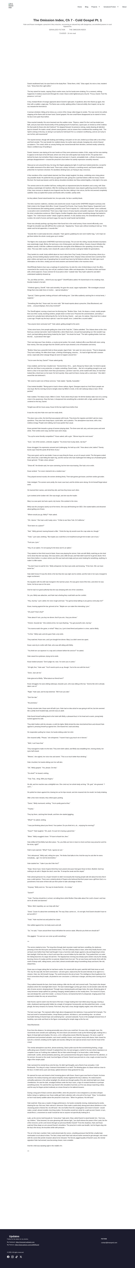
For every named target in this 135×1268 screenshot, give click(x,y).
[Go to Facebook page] (8, 1257)
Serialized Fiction (110, 7)
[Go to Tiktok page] (16, 1257)
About (124, 7)
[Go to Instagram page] (12, 1257)
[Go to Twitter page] (21, 1257)
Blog (86, 7)
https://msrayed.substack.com (25, 1242)
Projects (94, 7)
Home (80, 7)
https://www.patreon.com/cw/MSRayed (27, 1245)
